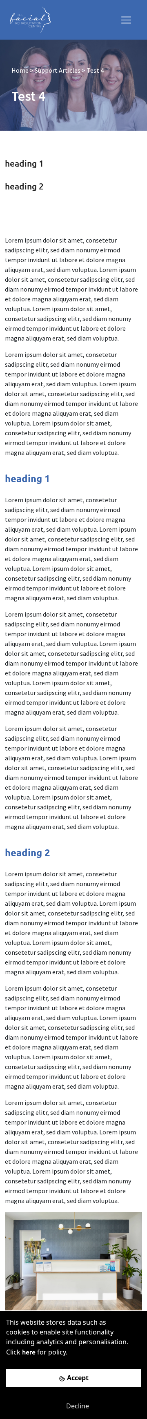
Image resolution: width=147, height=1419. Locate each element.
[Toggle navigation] (126, 20)
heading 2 (24, 186)
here (29, 1351)
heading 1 (24, 163)
